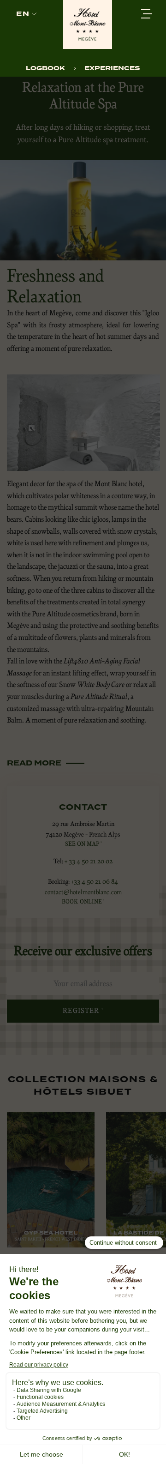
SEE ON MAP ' (83, 844)
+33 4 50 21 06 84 (94, 881)
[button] (26, 14)
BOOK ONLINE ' (83, 901)
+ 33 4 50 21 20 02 (89, 861)
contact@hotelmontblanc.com (83, 892)
